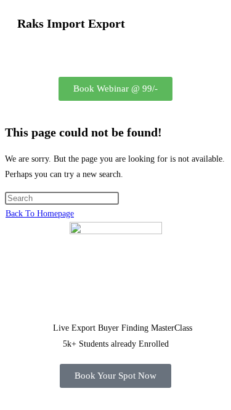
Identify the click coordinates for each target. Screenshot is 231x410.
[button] (115, 53)
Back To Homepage (40, 213)
